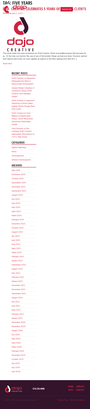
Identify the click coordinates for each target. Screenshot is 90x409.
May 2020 (16, 338)
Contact (80, 389)
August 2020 (17, 330)
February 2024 (18, 219)
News (14, 151)
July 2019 (16, 363)
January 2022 (17, 281)
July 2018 (16, 367)
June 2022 (16, 273)
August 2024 (17, 195)
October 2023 (18, 228)
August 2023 (17, 232)
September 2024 (19, 191)
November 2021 (18, 289)
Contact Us (66, 9)
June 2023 (16, 240)
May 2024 (16, 207)
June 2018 (16, 371)
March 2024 (17, 215)
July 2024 (16, 199)
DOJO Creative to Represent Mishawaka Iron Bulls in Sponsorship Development (23, 81)
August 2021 (17, 297)
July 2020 (16, 334)
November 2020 (18, 326)
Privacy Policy (63, 400)
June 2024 (16, 203)
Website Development (21, 160)
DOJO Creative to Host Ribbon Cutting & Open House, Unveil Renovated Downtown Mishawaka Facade (22, 119)
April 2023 (16, 248)
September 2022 (19, 265)
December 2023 (18, 223)
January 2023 (17, 260)
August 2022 (17, 269)
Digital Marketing (19, 147)
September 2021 (19, 293)
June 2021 (16, 306)
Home (70, 386)
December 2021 (18, 285)
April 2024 (16, 211)
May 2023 (16, 244)
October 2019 (18, 359)
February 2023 (18, 256)
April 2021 (16, 310)
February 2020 (18, 351)
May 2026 (16, 170)
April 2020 (16, 343)
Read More (7, 63)
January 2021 (17, 318)
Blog (70, 389)
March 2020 (17, 347)
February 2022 (18, 277)
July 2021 (16, 301)
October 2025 (18, 178)
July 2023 (16, 236)
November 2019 (18, 355)
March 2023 (17, 252)
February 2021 (18, 314)
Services (80, 386)
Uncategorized (18, 155)
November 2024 (18, 186)
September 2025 (19, 182)
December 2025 (18, 174)
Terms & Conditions (77, 400)
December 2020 (18, 322)
